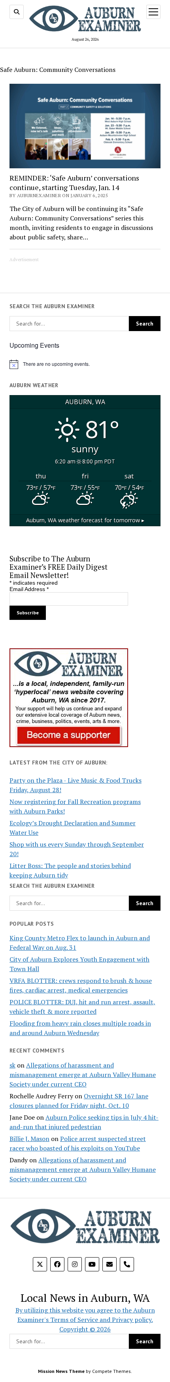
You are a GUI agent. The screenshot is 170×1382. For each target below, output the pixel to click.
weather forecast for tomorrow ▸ (85, 520)
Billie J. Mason (29, 1138)
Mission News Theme (61, 1371)
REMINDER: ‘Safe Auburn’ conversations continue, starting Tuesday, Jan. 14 (74, 182)
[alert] (85, 364)
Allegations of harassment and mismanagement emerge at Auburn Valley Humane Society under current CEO (82, 1074)
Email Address (29, 589)
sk (12, 1065)
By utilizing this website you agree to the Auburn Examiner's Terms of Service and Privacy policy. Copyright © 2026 (85, 1319)
